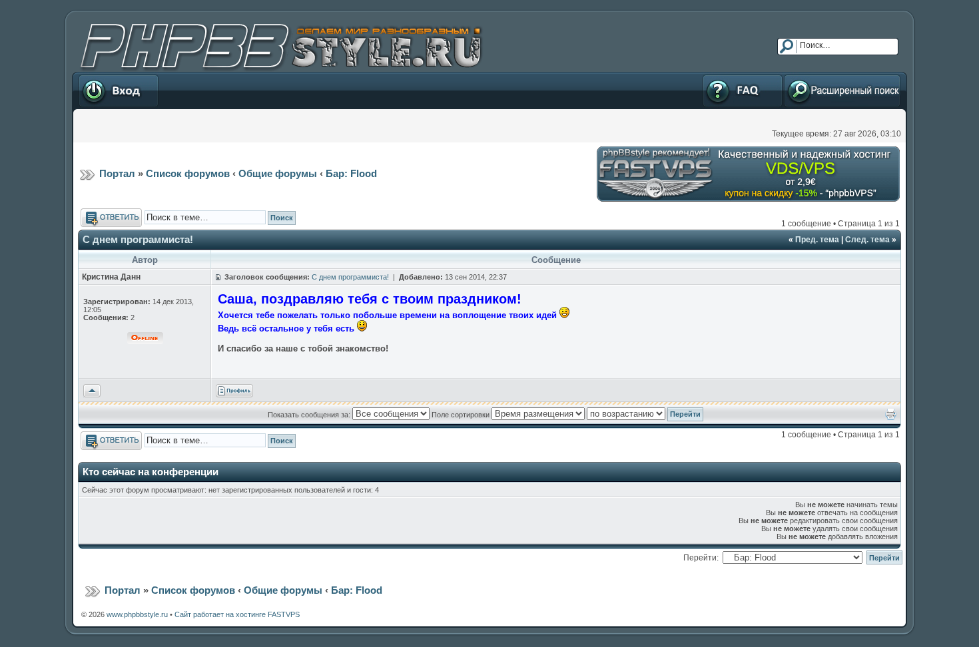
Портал (117, 173)
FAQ (709, 76)
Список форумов (188, 173)
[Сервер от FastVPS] (748, 199)
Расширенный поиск (822, 76)
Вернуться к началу (92, 390)
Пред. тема (817, 239)
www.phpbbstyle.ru (137, 614)
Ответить (98, 213)
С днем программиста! (138, 239)
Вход (87, 76)
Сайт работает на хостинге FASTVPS (237, 614)
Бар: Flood (351, 173)
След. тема (867, 239)
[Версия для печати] (890, 417)
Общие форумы (277, 173)
